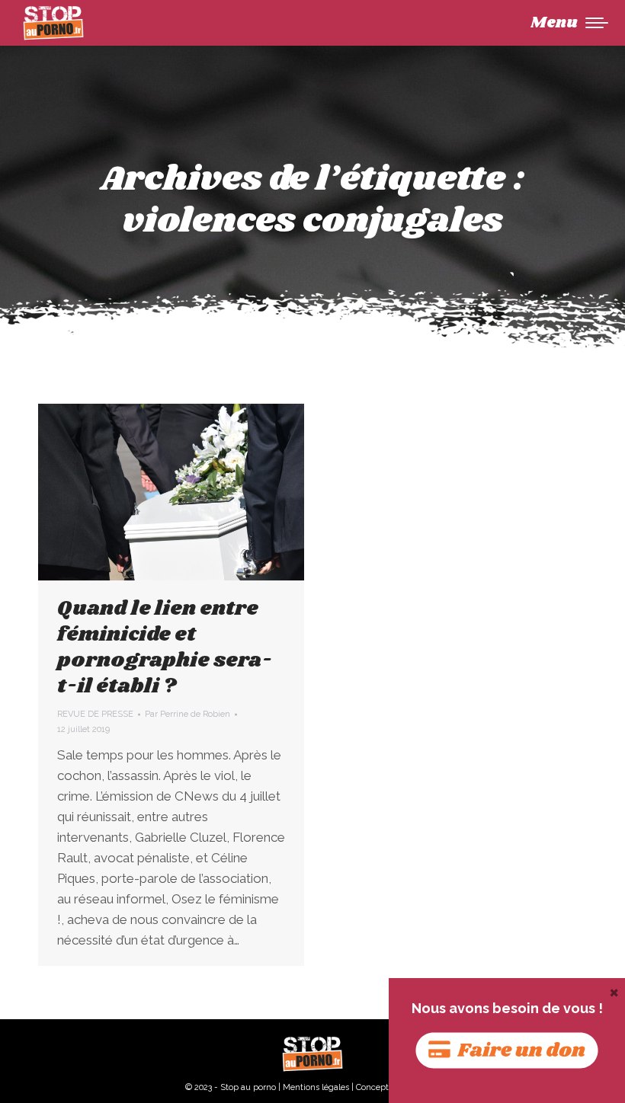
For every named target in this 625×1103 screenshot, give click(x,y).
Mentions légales (316, 1087)
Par (187, 714)
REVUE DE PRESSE (95, 714)
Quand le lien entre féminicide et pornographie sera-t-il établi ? (164, 647)
